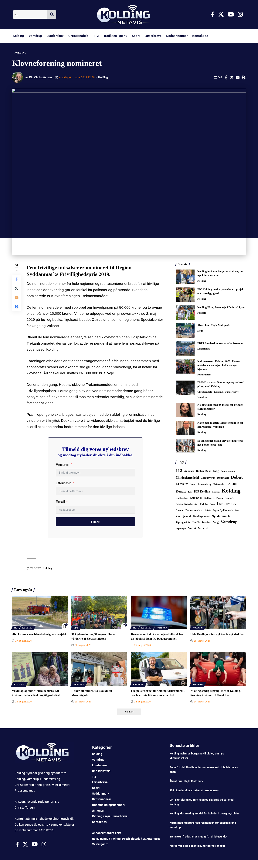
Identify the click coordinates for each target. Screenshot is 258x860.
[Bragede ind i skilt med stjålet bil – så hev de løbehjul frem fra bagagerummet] (159, 612)
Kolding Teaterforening (187, 504)
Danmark (223, 477)
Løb (76, 628)
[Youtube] (231, 14)
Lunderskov (55, 36)
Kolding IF (196, 497)
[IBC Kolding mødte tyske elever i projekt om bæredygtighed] (185, 294)
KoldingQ (229, 498)
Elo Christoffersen (40, 77)
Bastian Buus (203, 471)
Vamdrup (35, 36)
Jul (234, 484)
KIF (190, 491)
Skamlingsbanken (201, 516)
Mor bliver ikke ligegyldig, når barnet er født (197, 846)
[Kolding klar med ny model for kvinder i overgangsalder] (185, 410)
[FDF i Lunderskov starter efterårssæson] (185, 348)
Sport (136, 36)
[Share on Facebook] (226, 77)
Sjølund (186, 516)
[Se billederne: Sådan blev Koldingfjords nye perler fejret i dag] (185, 446)
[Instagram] (240, 14)
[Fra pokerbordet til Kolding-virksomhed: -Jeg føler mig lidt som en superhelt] (159, 669)
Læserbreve (152, 36)
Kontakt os (200, 36)
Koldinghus (182, 497)
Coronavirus (208, 477)
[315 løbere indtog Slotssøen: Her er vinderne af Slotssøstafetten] (99, 612)
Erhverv (182, 484)
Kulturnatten (204, 374)
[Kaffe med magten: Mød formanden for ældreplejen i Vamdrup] (185, 428)
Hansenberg (204, 484)
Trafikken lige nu (115, 36)
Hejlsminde (218, 484)
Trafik (196, 522)
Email (60, 502)
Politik (208, 510)
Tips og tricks (183, 522)
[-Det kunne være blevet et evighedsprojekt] (40, 612)
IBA (228, 484)
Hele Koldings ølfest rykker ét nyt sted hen (217, 634)
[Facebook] (212, 14)
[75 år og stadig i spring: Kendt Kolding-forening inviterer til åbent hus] (218, 669)
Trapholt (206, 522)
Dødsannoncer (177, 36)
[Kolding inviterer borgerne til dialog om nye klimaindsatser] (185, 277)
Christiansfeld (78, 36)
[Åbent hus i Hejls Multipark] (185, 330)
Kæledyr (204, 504)
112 (96, 36)
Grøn (192, 484)
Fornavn (62, 464)
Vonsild (203, 528)
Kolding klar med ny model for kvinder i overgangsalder (204, 814)
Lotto (212, 504)
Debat (237, 477)
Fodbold (201, 312)
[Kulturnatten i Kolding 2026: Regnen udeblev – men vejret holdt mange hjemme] (185, 366)
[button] (243, 77)
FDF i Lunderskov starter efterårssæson (220, 343)
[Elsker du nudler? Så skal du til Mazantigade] (99, 669)
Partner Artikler (194, 510)
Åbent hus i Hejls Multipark (213, 325)
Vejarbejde (181, 528)
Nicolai (180, 510)
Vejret (192, 528)
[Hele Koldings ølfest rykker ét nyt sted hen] (218, 612)
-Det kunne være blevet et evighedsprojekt (39, 634)
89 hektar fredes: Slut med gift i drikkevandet (198, 837)
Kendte (181, 491)
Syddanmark (221, 516)
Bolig (216, 471)
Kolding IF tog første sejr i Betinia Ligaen (221, 307)
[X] (221, 14)
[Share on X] (231, 77)
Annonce (189, 470)
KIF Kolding (202, 491)
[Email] (237, 77)
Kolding (18, 36)
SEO (178, 516)
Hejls (200, 330)
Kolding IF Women (213, 498)
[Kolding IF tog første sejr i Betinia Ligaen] (185, 312)
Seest (237, 510)
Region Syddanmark (223, 510)
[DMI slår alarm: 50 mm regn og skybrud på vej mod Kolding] (185, 388)
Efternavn (63, 483)
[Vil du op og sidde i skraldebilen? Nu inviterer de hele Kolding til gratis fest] (40, 669)
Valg (216, 522)
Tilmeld (95, 521)
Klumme (216, 492)
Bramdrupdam (228, 471)
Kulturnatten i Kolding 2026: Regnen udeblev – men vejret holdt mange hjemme (218, 365)
